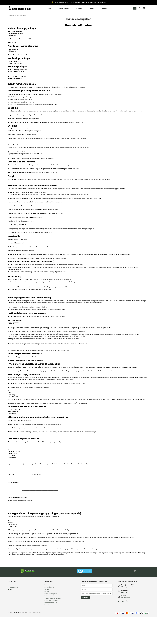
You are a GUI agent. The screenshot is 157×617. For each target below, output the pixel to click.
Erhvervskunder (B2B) (51, 603)
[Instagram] (126, 602)
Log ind (10, 589)
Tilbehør (104, 8)
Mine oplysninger (13, 587)
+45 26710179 (125, 592)
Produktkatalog (49, 587)
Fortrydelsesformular (51, 600)
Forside (47, 585)
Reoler (50, 8)
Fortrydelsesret (49, 596)
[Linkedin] (123, 602)
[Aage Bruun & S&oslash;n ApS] (19, 8)
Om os (47, 589)
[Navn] (96, 585)
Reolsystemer (64, 8)
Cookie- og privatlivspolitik (53, 598)
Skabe (92, 8)
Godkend (85, 597)
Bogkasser (79, 8)
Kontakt (47, 591)
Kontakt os (48, 605)
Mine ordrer (11, 585)
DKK (135, 8)
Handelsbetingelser (51, 594)
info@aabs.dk (125, 598)
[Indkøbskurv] (144, 8)
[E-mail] (96, 589)
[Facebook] (119, 602)
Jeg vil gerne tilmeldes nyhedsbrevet (98, 593)
